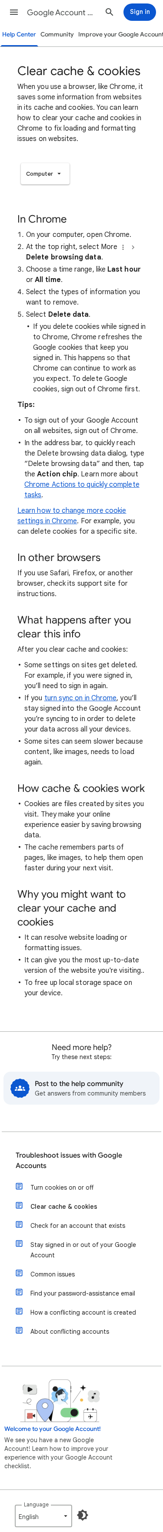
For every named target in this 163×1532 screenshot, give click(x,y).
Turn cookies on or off (61, 1187)
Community (57, 34)
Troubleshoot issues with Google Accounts (69, 1160)
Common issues (52, 1274)
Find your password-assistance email (82, 1293)
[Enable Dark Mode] (82, 1515)
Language (36, 1504)
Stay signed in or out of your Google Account (83, 1250)
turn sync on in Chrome (80, 698)
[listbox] (45, 173)
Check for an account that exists (77, 1226)
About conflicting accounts (69, 1331)
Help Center (19, 34)
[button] (13, 12)
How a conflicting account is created (83, 1312)
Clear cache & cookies (63, 1207)
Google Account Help (62, 12)
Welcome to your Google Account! (52, 1429)
